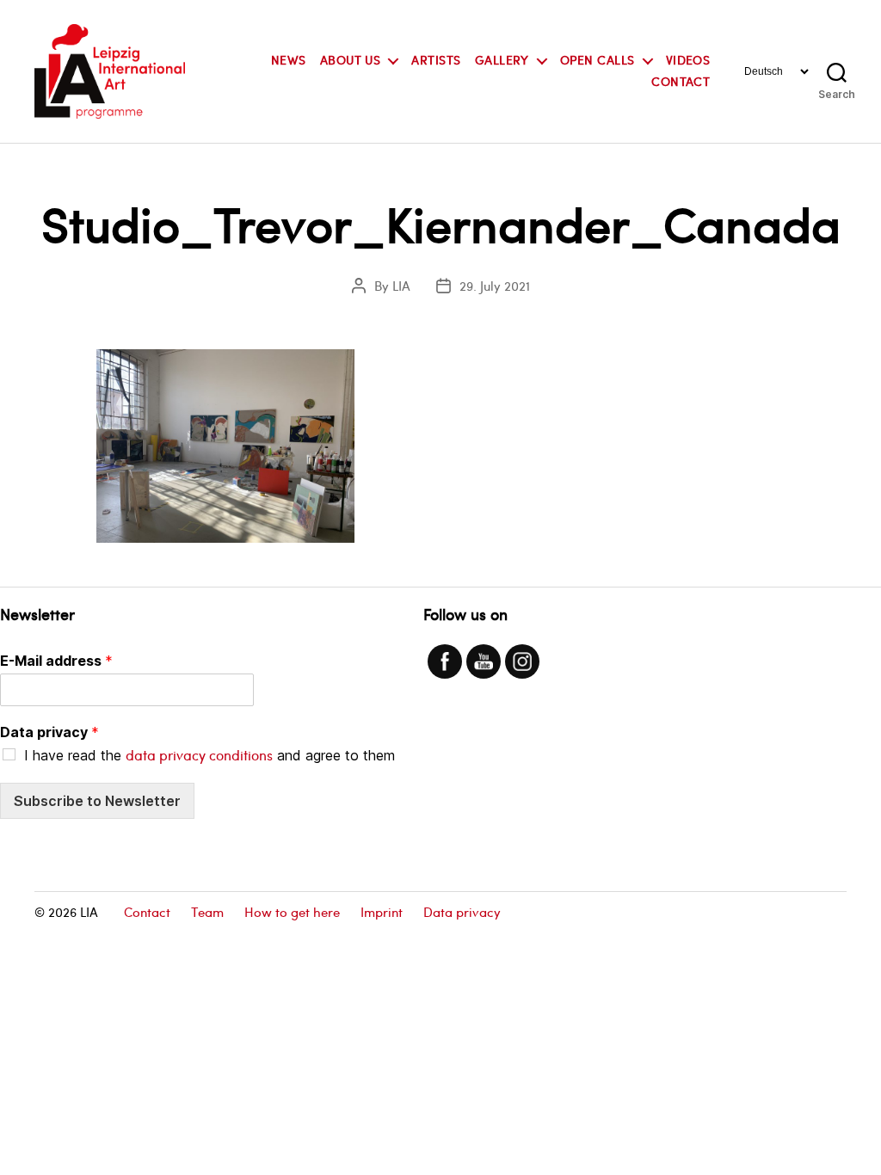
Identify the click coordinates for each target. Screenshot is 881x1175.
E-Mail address (56, 660)
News (288, 60)
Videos (688, 60)
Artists (435, 60)
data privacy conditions (199, 755)
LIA (401, 285)
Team (207, 911)
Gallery (502, 60)
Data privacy (49, 732)
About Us (350, 60)
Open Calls (597, 60)
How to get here (292, 911)
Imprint (381, 911)
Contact (680, 82)
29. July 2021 (494, 285)
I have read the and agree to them (209, 755)
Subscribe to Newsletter (97, 800)
